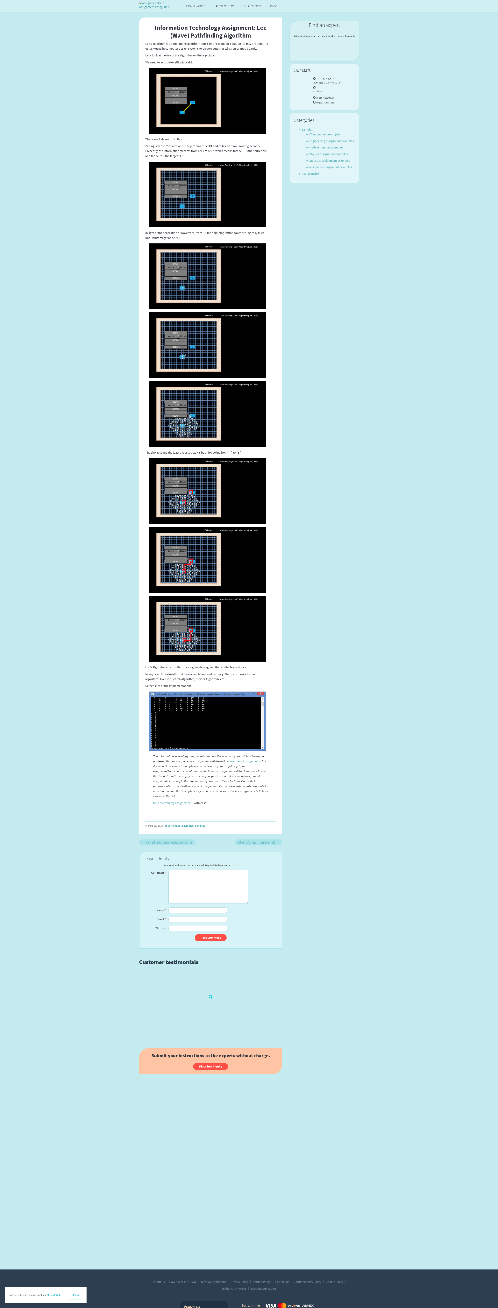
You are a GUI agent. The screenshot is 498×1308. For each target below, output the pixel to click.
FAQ (193, 1282)
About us (159, 1282)
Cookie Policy (334, 1282)
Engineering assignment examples (331, 141)
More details (54, 1295)
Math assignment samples (326, 147)
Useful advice (310, 174)
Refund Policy (262, 1282)
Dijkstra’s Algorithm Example (258, 842)
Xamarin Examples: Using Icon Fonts (167, 842)
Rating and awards (234, 1288)
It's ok (75, 1295)
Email (161, 919)
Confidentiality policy (307, 1282)
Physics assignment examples (328, 154)
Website (160, 928)
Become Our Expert (263, 1288)
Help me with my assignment (171, 803)
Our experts (252, 6)
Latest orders (224, 6)
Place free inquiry (210, 1066)
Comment (158, 872)
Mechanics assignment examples (330, 167)
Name (161, 910)
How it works (195, 6)
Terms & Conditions (213, 1282)
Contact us (282, 1282)
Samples (200, 825)
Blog (273, 6)
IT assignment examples (179, 825)
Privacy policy (239, 1282)
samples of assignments (245, 761)
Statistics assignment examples (329, 160)
